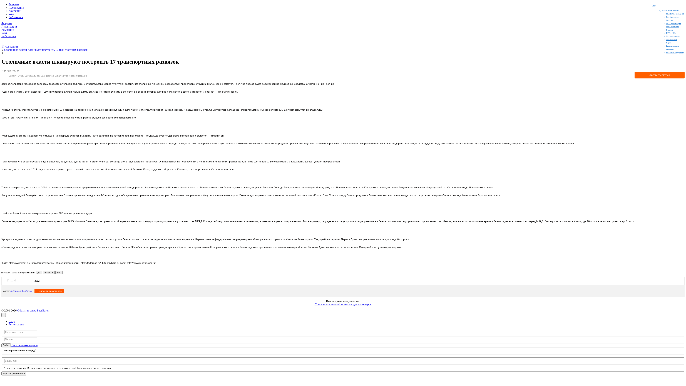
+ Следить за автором (49, 291)
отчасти (48, 272)
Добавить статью (659, 74)
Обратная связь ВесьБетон (33, 310)
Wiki (11, 14)
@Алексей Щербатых (21, 291)
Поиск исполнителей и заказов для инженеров (343, 304)
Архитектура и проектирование (71, 76)
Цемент (12, 76)
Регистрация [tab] (16, 324)
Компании (15, 10)
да (39, 272)
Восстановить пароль (24, 345)
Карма (669, 43)
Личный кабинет (673, 36)
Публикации (16, 7)
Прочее (50, 76)
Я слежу (669, 30)
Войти (6, 345)
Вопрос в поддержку (675, 52)
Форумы (14, 4)
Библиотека (16, 17)
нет (59, 272)
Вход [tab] (12, 321)
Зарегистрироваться (14, 373)
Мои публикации (673, 23)
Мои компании (672, 27)
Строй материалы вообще (31, 76)
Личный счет (671, 39)
